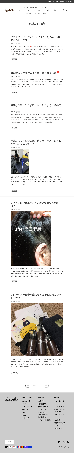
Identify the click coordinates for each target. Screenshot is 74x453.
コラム (24, 415)
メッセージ (25, 404)
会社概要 (57, 420)
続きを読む (14, 60)
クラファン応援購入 (44, 420)
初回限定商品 (42, 404)
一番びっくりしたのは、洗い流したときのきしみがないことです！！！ (36, 142)
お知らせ (25, 412)
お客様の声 (25, 418)
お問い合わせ (58, 428)
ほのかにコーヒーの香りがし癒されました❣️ (35, 72)
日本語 (9, 442)
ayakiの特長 (26, 401)
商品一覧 (41, 401)
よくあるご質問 (59, 406)
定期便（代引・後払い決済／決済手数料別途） (43, 414)
